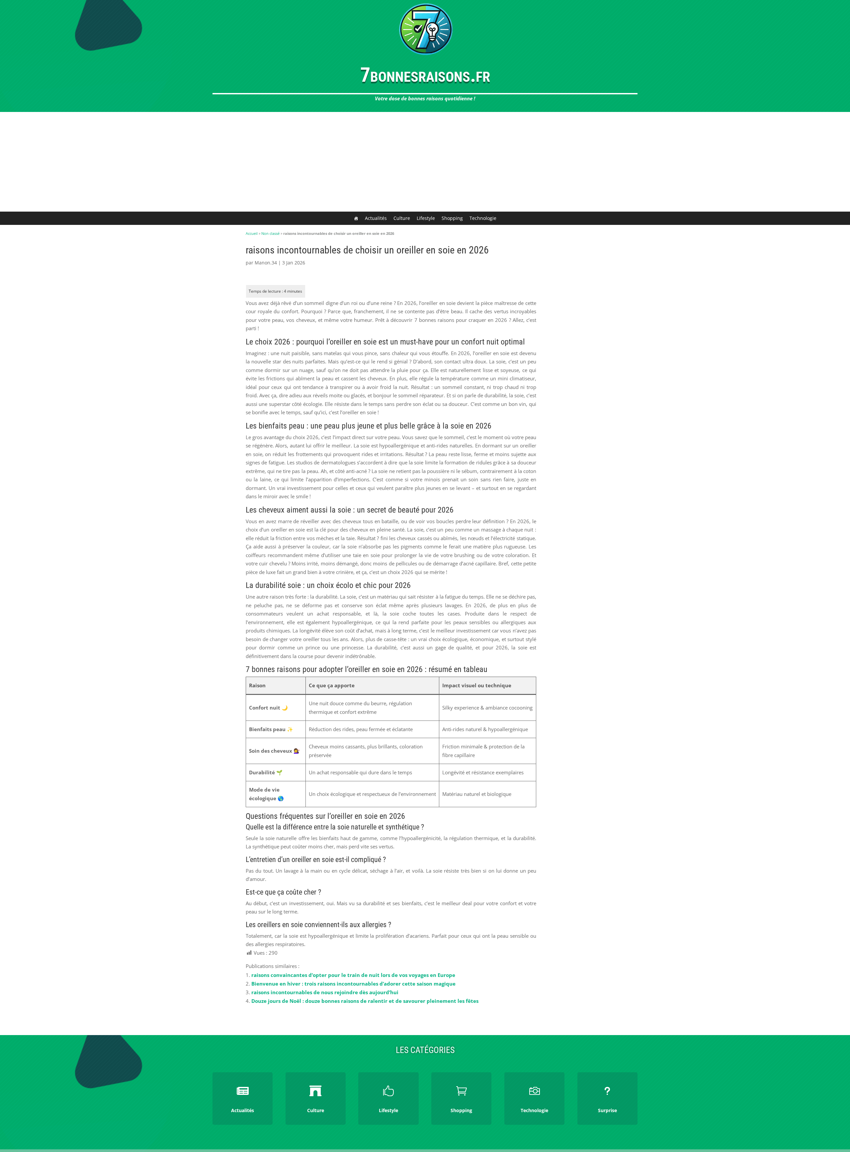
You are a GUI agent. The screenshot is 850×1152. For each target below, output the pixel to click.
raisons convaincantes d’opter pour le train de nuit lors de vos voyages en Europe (353, 975)
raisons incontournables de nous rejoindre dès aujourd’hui (324, 992)
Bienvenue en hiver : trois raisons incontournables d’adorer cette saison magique (353, 983)
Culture (401, 218)
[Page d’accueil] (356, 218)
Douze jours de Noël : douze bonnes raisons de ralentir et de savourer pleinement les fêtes (364, 1001)
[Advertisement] (425, 161)
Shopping (452, 218)
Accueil (252, 233)
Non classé (270, 233)
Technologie (482, 218)
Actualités (376, 218)
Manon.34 (266, 262)
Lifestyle (426, 218)
